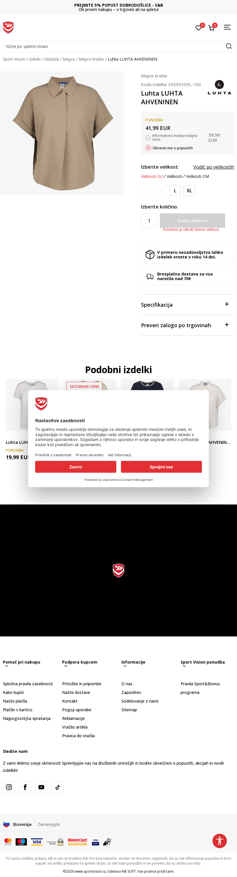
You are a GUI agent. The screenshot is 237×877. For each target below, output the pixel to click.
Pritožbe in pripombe (81, 683)
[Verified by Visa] (95, 841)
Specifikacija (157, 304)
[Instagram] (9, 787)
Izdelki (34, 59)
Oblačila (51, 59)
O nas (126, 683)
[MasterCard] (8, 841)
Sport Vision (14, 59)
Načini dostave (76, 692)
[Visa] (36, 841)
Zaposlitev (131, 692)
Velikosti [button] (174, 176)
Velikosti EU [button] (152, 176)
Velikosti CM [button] (197, 176)
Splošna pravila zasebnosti (28, 683)
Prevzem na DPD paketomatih (118, 5)
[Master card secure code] (78, 841)
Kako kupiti (13, 692)
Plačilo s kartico (17, 709)
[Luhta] (219, 86)
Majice (69, 59)
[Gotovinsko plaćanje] (107, 841)
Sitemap (129, 709)
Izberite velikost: (160, 167)
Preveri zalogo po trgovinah (176, 325)
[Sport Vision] (8, 27)
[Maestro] (21, 841)
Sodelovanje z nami (139, 701)
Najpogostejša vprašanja (27, 718)
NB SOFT (129, 871)
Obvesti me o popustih (173, 147)
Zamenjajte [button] (49, 824)
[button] (118, 46)
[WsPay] (55, 841)
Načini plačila (15, 701)
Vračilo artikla (75, 727)
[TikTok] (57, 787)
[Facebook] (25, 787)
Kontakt (69, 701)
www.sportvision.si (90, 871)
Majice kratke (91, 59)
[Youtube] (41, 787)
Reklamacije (73, 718)
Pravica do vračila (78, 735)
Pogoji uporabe (76, 709)
